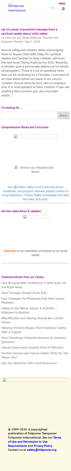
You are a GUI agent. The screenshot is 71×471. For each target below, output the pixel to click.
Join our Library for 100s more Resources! (29, 363)
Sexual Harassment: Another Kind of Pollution (32, 347)
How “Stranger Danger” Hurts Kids (24, 293)
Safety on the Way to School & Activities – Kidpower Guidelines (29, 310)
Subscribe (10, 251)
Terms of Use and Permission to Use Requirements (34, 441)
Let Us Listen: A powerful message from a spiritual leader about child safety (29, 31)
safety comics (34, 187)
